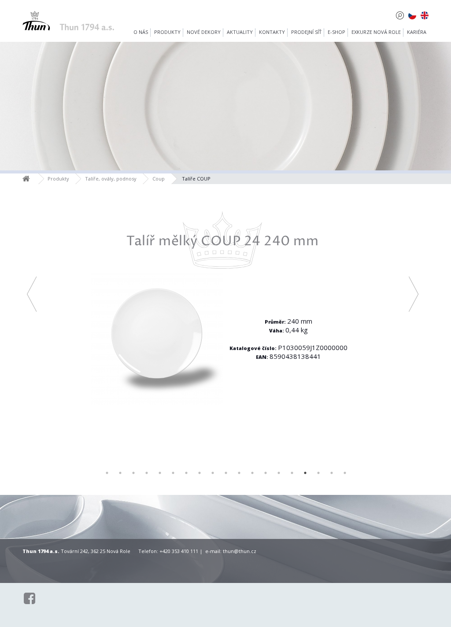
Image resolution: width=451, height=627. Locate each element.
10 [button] (226, 472)
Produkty (58, 178)
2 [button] (120, 472)
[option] (222, 315)
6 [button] (173, 472)
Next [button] (413, 294)
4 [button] (146, 472)
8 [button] (199, 472)
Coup (158, 178)
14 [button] (278, 472)
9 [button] (212, 472)
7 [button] (186, 472)
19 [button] (344, 472)
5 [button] (159, 472)
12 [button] (252, 472)
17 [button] (318, 472)
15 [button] (292, 472)
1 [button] (107, 472)
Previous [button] (31, 294)
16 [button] (305, 472)
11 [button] (239, 472)
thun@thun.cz (239, 551)
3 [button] (133, 472)
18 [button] (331, 472)
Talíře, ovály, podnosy (111, 178)
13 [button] (265, 472)
